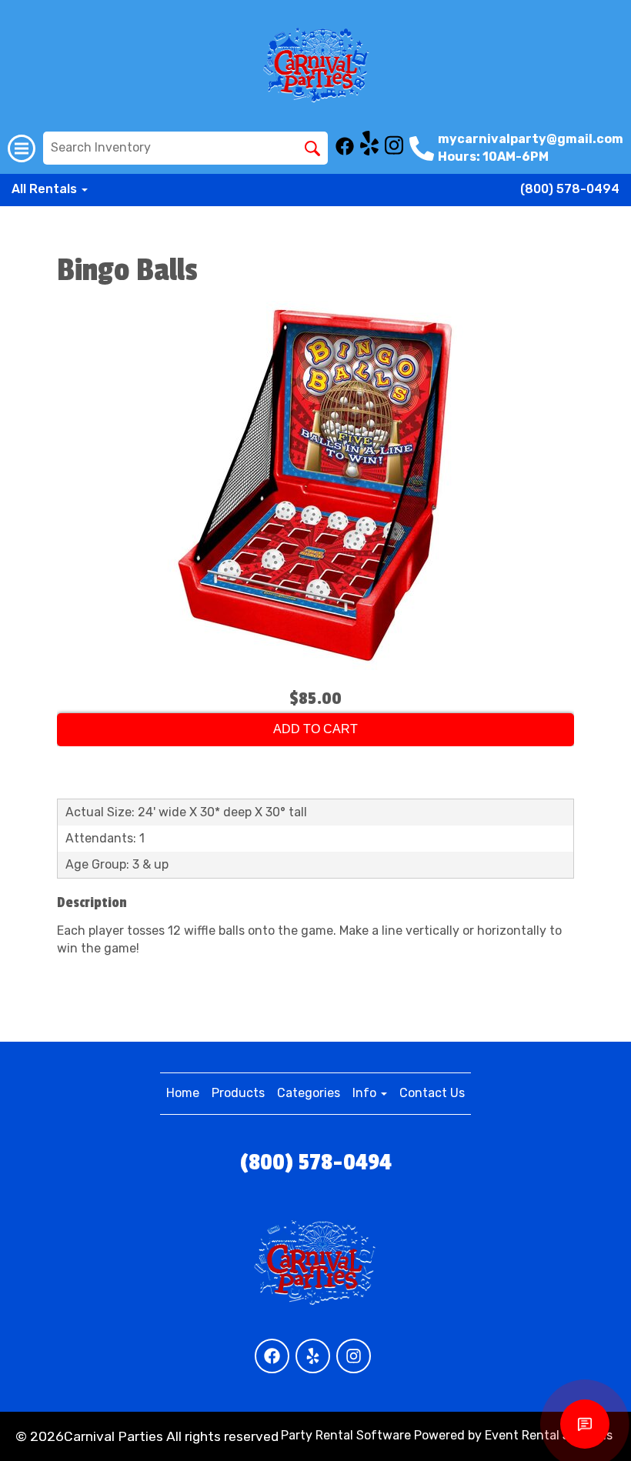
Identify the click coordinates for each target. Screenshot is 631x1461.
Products (238, 1093)
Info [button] (365, 1093)
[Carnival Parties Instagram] (394, 151)
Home (182, 1093)
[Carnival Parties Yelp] (369, 151)
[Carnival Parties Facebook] (345, 151)
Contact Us (432, 1093)
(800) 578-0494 (569, 189)
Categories (308, 1093)
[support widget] (584, 1424)
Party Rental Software (346, 1435)
